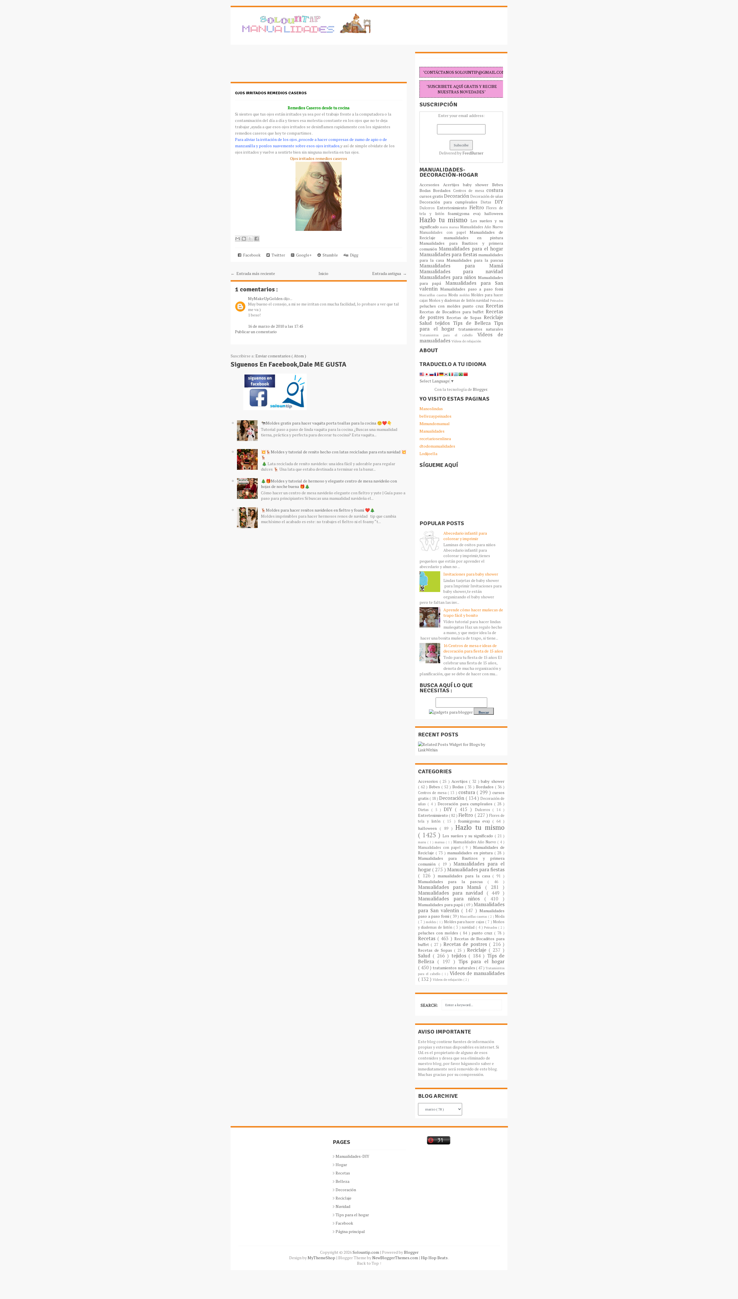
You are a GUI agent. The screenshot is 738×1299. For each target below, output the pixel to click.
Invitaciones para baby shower (470, 574)
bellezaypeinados (435, 416)
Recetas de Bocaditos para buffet (452, 311)
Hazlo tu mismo (444, 220)
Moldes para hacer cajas (464, 921)
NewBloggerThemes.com (395, 1257)
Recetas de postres (466, 944)
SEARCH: (429, 1005)
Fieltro (478, 207)
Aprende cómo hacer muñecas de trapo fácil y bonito (473, 612)
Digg (353, 255)
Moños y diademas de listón (453, 300)
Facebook (251, 255)
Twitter (277, 255)
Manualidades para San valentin (461, 286)
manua (454, 227)
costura (494, 190)
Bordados (443, 190)
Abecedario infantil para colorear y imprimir (465, 535)
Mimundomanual (434, 423)
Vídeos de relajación (466, 341)
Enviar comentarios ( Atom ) (280, 356)
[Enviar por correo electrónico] (237, 239)
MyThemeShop (322, 1257)
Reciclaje (493, 317)
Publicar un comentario (256, 331)
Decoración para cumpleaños (450, 202)
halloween (493, 213)
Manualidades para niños (448, 277)
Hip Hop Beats (434, 1257)
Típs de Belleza (473, 323)
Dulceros (428, 207)
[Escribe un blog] (244, 239)
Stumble (329, 255)
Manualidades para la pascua (475, 260)
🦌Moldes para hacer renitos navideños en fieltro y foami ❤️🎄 (318, 510)
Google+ (303, 255)
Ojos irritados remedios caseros (271, 93)
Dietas (488, 202)
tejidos (444, 323)
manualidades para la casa (465, 875)
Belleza (342, 1181)
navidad (483, 300)
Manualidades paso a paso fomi (471, 289)
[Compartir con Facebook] (256, 239)
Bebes (497, 184)
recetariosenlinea (435, 438)
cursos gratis (431, 196)
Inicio (323, 273)
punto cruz (474, 306)
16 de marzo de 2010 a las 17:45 (275, 326)
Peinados (496, 300)
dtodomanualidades (437, 446)
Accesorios (431, 184)
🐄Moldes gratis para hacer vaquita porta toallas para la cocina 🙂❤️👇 (326, 423)
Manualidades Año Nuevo (481, 227)
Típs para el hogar (352, 1214)
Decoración (457, 196)
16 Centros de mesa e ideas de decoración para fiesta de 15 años (473, 648)
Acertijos (453, 184)
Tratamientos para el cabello (448, 335)
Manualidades (432, 431)
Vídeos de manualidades (477, 973)
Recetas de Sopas (465, 317)
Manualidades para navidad (461, 271)
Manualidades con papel (444, 232)
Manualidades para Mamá (461, 266)
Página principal (350, 1231)
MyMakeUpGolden (265, 298)
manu (444, 227)
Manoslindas (431, 408)
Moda (453, 295)
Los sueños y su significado (469, 835)
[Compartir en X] (250, 239)
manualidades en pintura (473, 237)
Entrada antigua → (389, 273)
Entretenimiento (453, 207)
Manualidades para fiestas (448, 254)
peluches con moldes (440, 306)
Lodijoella (428, 453)
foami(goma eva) (466, 213)
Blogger (480, 389)
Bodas (426, 190)
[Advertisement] (277, 66)
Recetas (494, 306)
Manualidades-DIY (352, 1156)
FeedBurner (472, 153)
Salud (427, 323)
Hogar (341, 1164)
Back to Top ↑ (369, 1263)
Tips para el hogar (481, 961)
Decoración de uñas (486, 196)
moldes (465, 295)
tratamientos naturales (480, 329)
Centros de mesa (469, 190)
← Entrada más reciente (253, 273)
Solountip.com (366, 1252)
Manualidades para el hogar (471, 249)
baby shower (477, 184)
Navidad (343, 1206)
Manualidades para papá (441, 904)
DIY (499, 202)
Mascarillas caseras (433, 295)
